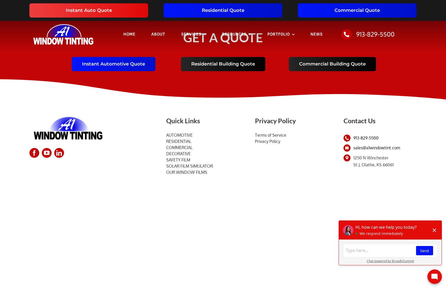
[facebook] (34, 153)
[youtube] (47, 153)
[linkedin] (59, 153)
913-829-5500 (375, 34)
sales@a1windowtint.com (376, 147)
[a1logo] (63, 23)
